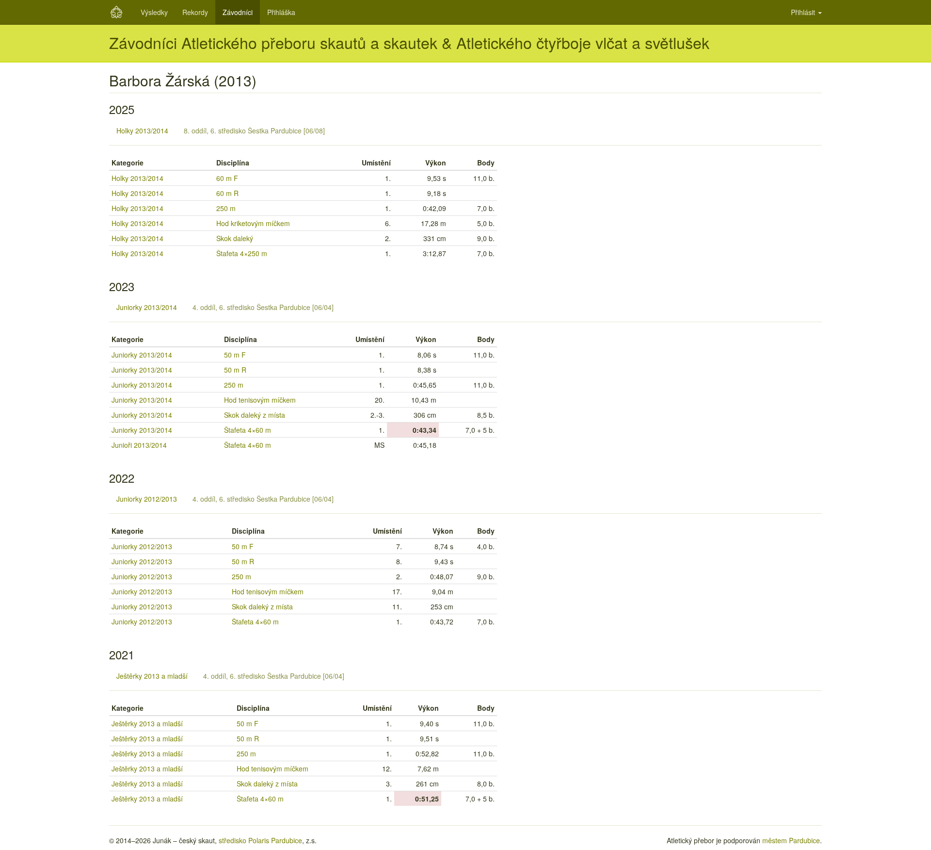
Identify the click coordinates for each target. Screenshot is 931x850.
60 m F (227, 178)
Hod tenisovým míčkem (260, 400)
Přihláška (281, 12)
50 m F (235, 355)
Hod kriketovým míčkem (253, 223)
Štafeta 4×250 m (241, 253)
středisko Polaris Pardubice (260, 840)
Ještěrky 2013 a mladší (152, 676)
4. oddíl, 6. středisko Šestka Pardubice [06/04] (263, 307)
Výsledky (154, 12)
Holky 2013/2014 (142, 130)
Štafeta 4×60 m (247, 430)
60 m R (227, 193)
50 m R (235, 370)
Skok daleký (234, 238)
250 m (226, 208)
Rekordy (195, 12)
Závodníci (238, 12)
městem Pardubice (791, 840)
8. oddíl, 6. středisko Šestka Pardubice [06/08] (254, 130)
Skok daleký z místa (254, 415)
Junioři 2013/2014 (139, 445)
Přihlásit (804, 12)
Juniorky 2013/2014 (146, 307)
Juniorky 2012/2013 (146, 499)
